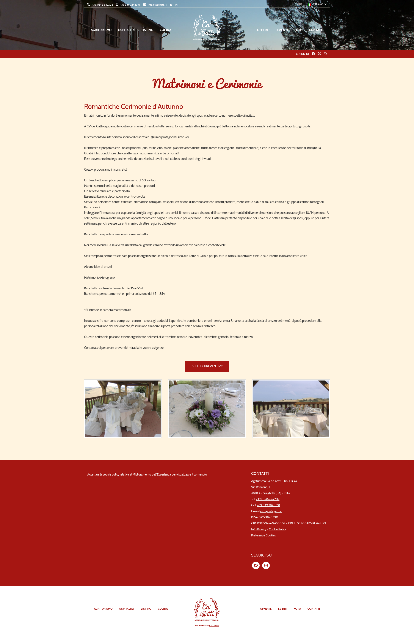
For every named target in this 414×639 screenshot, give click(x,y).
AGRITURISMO (101, 30)
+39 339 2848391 (129, 4)
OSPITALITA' (126, 30)
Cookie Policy (277, 529)
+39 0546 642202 (102, 4)
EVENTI (282, 30)
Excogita (214, 625)
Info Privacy (258, 529)
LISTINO (147, 30)
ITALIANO (318, 4)
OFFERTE (263, 30)
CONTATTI (316, 30)
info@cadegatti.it (156, 4)
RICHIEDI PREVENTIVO (207, 366)
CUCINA (165, 30)
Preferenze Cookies (263, 535)
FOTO (298, 30)
